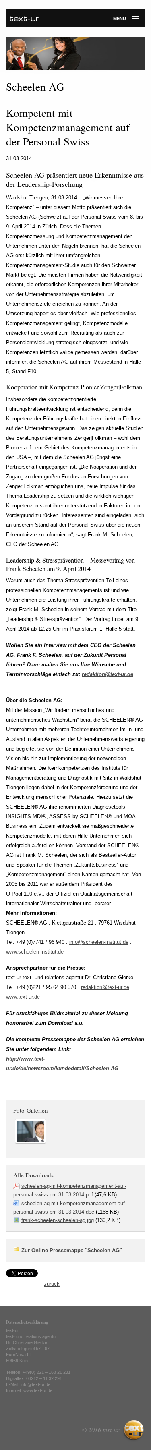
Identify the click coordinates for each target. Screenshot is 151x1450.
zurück (52, 1284)
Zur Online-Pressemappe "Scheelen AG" (71, 1250)
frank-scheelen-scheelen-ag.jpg (57, 1220)
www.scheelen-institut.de (35, 952)
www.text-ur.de (23, 997)
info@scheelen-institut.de (98, 942)
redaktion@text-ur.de (107, 674)
